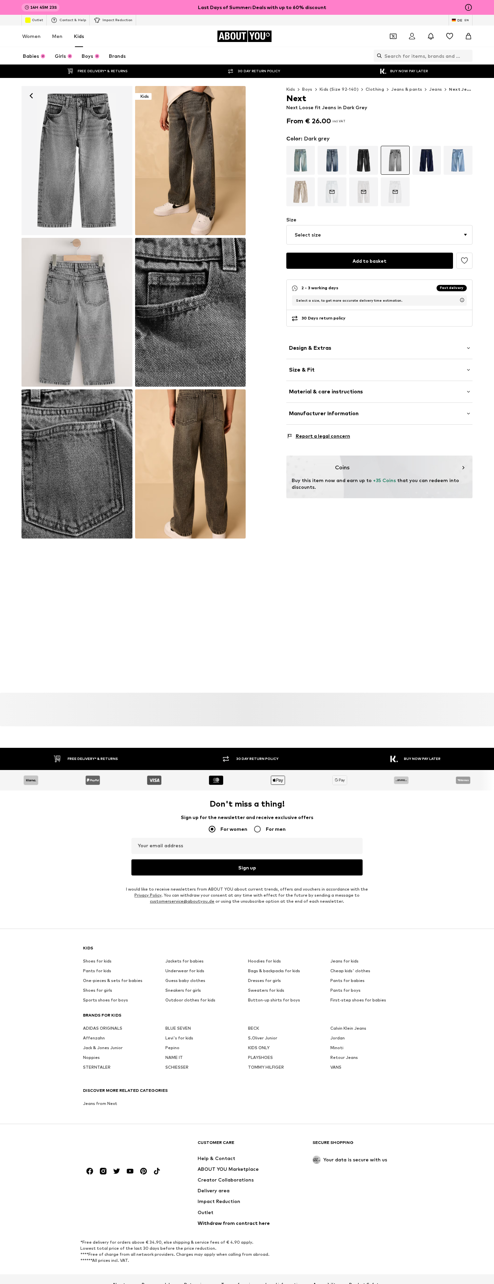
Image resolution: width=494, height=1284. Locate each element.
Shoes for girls (97, 990)
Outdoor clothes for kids (190, 999)
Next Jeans (462, 89)
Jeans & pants (406, 89)
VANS (335, 1067)
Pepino (172, 1047)
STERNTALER (97, 1067)
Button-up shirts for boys (274, 999)
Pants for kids (97, 970)
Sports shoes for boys (105, 999)
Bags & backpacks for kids (274, 970)
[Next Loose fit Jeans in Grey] (77, 312)
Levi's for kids (179, 1037)
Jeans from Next (100, 1103)
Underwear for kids (184, 970)
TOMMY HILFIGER (266, 1067)
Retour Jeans (344, 1057)
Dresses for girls (264, 980)
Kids (79, 36)
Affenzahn (94, 1037)
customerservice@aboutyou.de (182, 901)
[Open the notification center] (431, 36)
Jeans (435, 89)
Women (31, 36)
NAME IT (174, 1057)
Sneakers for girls (183, 990)
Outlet (37, 20)
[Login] (412, 36)
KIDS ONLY (259, 1047)
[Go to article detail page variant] (300, 160)
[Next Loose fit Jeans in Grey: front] (77, 160)
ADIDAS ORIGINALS (102, 1028)
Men (57, 36)
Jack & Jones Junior (103, 1047)
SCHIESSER (177, 1067)
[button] (379, 235)
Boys (307, 89)
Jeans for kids (344, 961)
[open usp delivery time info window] (462, 300)
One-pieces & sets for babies (112, 980)
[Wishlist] (450, 36)
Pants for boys (345, 990)
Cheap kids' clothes (350, 970)
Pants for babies (347, 980)
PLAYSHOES (260, 1057)
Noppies (91, 1057)
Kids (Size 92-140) (339, 89)
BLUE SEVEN (178, 1028)
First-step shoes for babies (358, 999)
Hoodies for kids (264, 961)
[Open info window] (468, 7)
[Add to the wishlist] (464, 261)
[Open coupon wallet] (393, 36)
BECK (253, 1028)
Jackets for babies (184, 961)
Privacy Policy (147, 895)
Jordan (337, 1037)
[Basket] (468, 36)
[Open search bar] (378, 56)
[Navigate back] (31, 95)
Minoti (336, 1047)
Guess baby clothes (185, 980)
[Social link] (90, 1171)
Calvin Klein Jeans (348, 1028)
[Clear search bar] (467, 55)
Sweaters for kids (266, 990)
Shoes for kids (97, 961)
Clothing (375, 89)
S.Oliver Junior (262, 1037)
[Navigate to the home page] (119, 1145)
